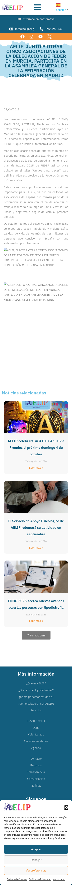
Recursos (36, 765)
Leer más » (36, 467)
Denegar (36, 859)
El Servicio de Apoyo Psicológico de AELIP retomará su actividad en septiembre (36, 527)
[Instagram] (31, 36)
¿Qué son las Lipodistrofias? (36, 690)
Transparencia (36, 772)
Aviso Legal (59, 879)
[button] (66, 807)
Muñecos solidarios (36, 741)
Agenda (36, 748)
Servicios (36, 710)
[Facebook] (22, 36)
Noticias (36, 785)
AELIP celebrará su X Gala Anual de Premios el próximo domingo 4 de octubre (36, 447)
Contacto (36, 758)
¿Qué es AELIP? (36, 683)
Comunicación (36, 779)
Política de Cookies (17, 879)
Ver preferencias (36, 870)
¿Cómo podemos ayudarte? (36, 697)
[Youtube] (40, 36)
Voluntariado (36, 734)
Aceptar (36, 849)
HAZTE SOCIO (36, 721)
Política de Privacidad (40, 879)
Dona (36, 728)
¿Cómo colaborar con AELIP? (36, 703)
